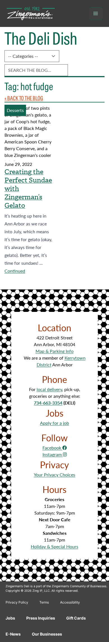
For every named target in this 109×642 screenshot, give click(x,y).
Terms (44, 602)
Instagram (52, 454)
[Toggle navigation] (96, 13)
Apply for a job (54, 423)
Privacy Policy (17, 602)
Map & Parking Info (54, 351)
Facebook (52, 447)
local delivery (49, 389)
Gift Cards (76, 618)
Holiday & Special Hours (54, 546)
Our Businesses (47, 634)
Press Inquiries (40, 618)
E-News (13, 634)
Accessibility (70, 602)
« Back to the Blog (23, 98)
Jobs (10, 618)
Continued (14, 271)
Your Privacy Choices (54, 474)
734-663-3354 (48, 402)
